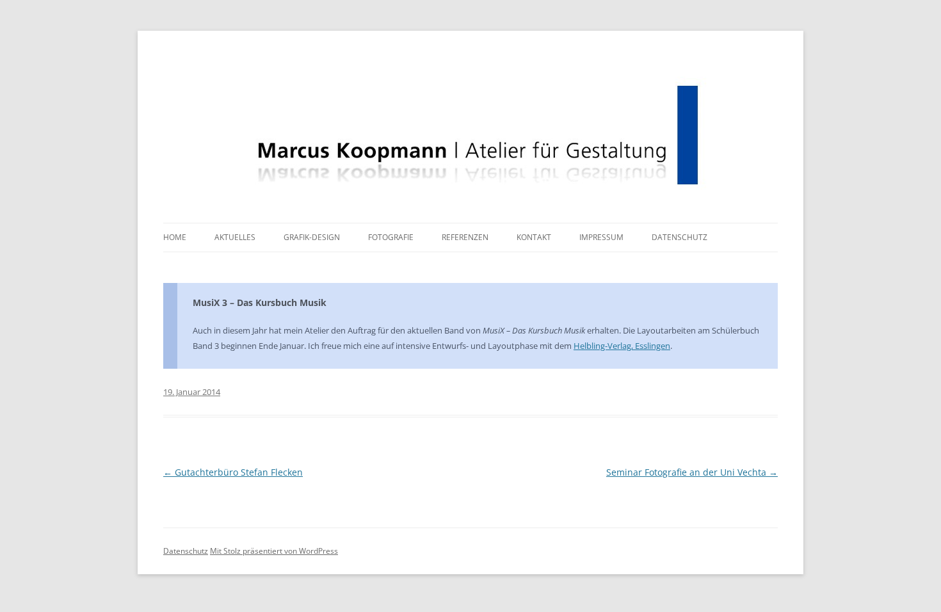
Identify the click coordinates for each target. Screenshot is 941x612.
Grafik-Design (312, 237)
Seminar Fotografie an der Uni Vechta (692, 472)
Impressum (601, 237)
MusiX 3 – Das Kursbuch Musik (259, 302)
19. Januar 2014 (191, 392)
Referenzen (465, 237)
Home (174, 237)
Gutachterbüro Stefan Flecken (233, 472)
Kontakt (534, 237)
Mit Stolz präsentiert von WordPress (274, 550)
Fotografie (391, 237)
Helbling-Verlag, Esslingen (622, 345)
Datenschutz (679, 237)
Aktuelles (234, 237)
